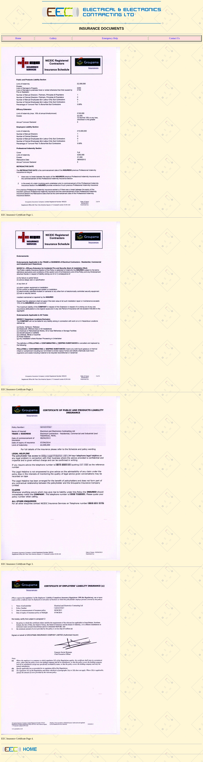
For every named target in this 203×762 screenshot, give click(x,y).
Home (18, 38)
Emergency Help (110, 38)
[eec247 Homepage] (101, 11)
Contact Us (174, 38)
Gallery (53, 38)
